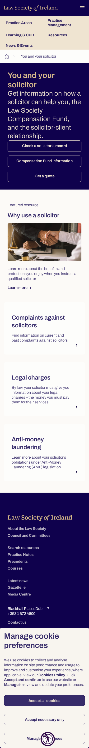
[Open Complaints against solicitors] (44, 328)
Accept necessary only (44, 720)
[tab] (24, 22)
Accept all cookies (44, 701)
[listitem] (44, 330)
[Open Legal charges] (44, 389)
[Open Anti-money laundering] (44, 452)
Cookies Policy (51, 675)
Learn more (20, 288)
